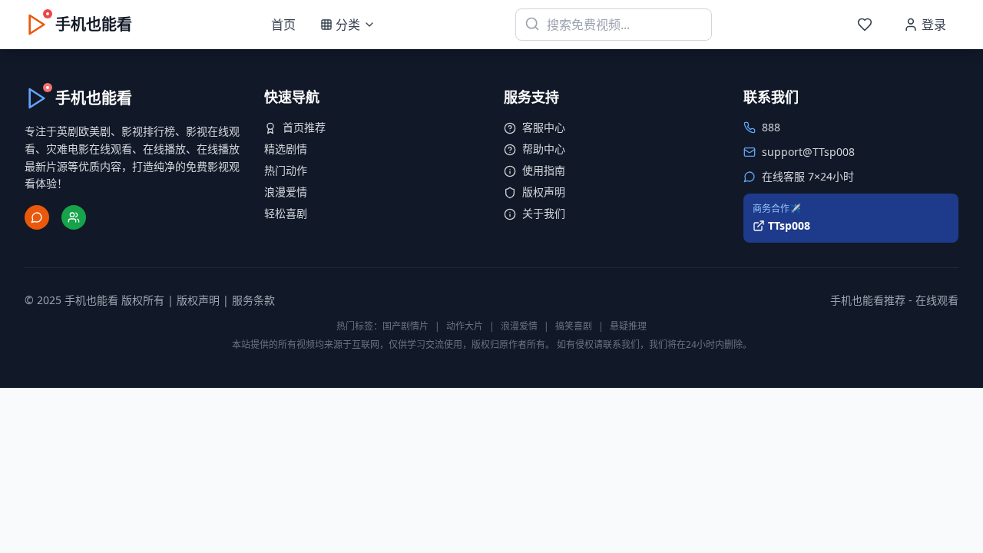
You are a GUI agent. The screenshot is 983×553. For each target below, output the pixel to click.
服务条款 (253, 300)
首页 (283, 24)
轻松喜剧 (285, 213)
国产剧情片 (405, 326)
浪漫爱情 (285, 191)
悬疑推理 (628, 326)
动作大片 (464, 326)
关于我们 (543, 213)
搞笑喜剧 (573, 326)
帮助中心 (543, 148)
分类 (348, 24)
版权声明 (543, 191)
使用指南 (543, 170)
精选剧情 (285, 148)
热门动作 (285, 170)
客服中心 (543, 127)
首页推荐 (304, 127)
